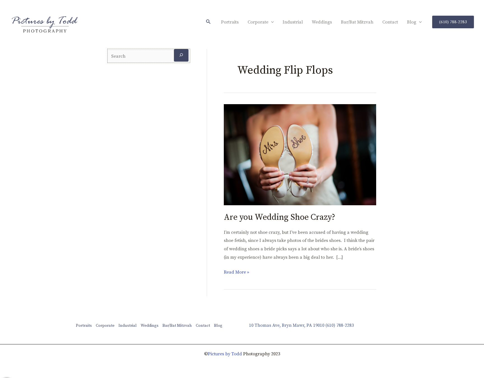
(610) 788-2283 (339, 325)
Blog (411, 22)
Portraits (230, 22)
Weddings (322, 22)
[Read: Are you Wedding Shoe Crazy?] (300, 154)
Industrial (293, 22)
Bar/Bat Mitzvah (357, 22)
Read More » (236, 271)
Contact (390, 22)
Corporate (258, 22)
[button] (208, 22)
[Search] (181, 55)
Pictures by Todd (225, 354)
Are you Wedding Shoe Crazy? (279, 217)
